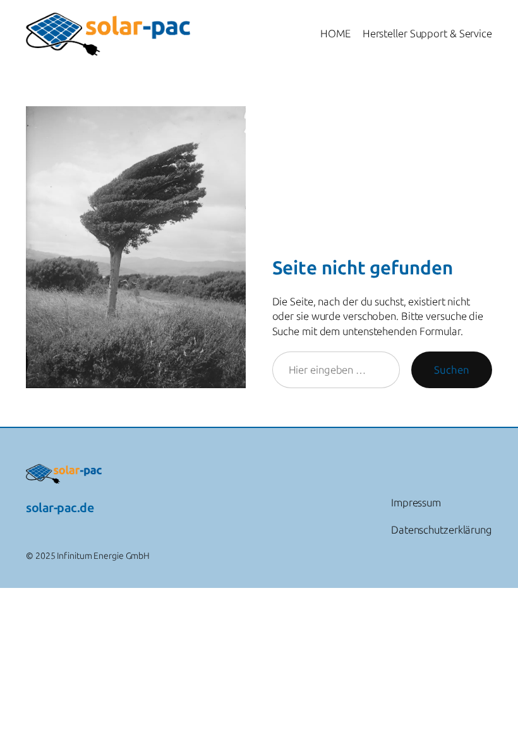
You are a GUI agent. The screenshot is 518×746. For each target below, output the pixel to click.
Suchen (451, 370)
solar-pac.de (59, 508)
